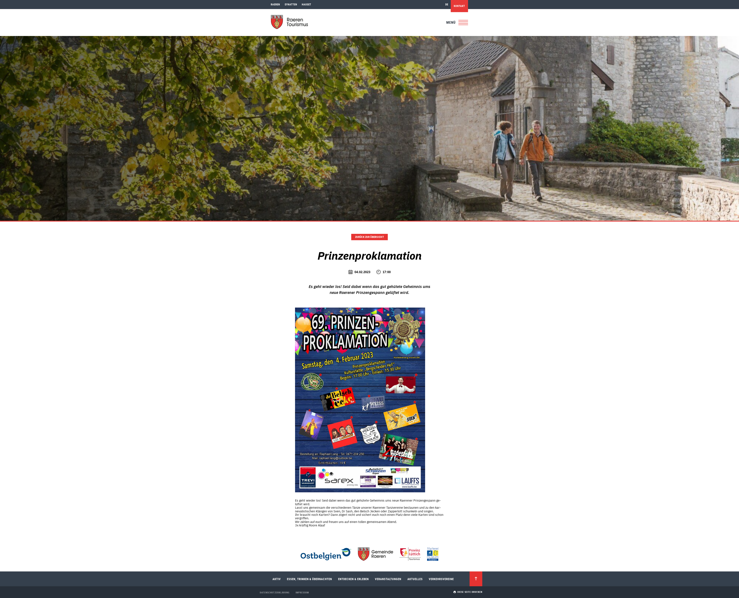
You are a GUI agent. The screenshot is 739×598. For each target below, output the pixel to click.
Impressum (302, 592)
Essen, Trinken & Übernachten (309, 579)
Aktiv (277, 579)
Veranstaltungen (388, 579)
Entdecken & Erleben (353, 579)
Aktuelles (415, 579)
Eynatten (291, 4)
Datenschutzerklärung (274, 592)
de (446, 4)
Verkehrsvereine (441, 579)
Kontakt (459, 6)
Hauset (306, 4)
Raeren (275, 4)
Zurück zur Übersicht (369, 237)
